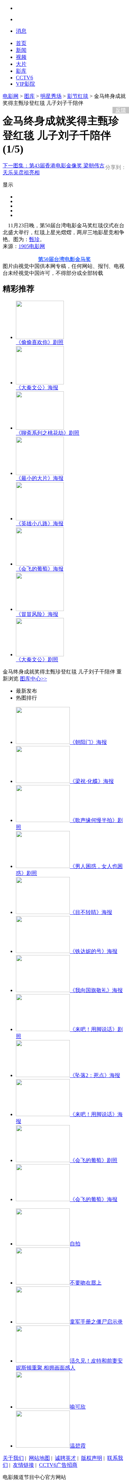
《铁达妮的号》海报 (93, 951)
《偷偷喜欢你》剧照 (40, 342)
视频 (21, 57)
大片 (21, 64)
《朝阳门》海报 (88, 742)
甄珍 (34, 239)
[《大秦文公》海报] (40, 382)
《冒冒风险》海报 (37, 614)
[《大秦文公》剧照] (40, 654)
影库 (21, 71)
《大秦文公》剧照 (37, 659)
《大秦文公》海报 (37, 387)
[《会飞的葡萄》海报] (40, 564)
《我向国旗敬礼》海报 (96, 990)
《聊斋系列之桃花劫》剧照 (47, 433)
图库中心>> (33, 678)
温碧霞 (78, 1446)
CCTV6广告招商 (58, 1465)
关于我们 (13, 1458)
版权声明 (91, 1458)
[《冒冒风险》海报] (40, 609)
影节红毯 (77, 96)
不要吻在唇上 (86, 1282)
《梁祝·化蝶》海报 (92, 781)
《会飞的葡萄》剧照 (93, 1160)
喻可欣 (78, 1407)
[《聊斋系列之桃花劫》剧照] (40, 428)
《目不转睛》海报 (91, 912)
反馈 (120, 110)
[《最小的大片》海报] (40, 473)
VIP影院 (25, 84)
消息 (21, 31)
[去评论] (119, 96)
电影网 (11, 96)
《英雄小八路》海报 (40, 523)
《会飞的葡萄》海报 (40, 569)
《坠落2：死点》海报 (95, 1075)
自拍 (75, 1243)
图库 (29, 96)
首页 (21, 43)
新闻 (21, 50)
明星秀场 (51, 96)
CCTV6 (24, 77)
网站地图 (39, 1458)
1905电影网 (32, 246)
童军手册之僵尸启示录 (96, 1322)
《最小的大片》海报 (40, 478)
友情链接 (23, 1465)
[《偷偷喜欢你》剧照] (40, 337)
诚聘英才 (65, 1458)
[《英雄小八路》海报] (40, 518)
